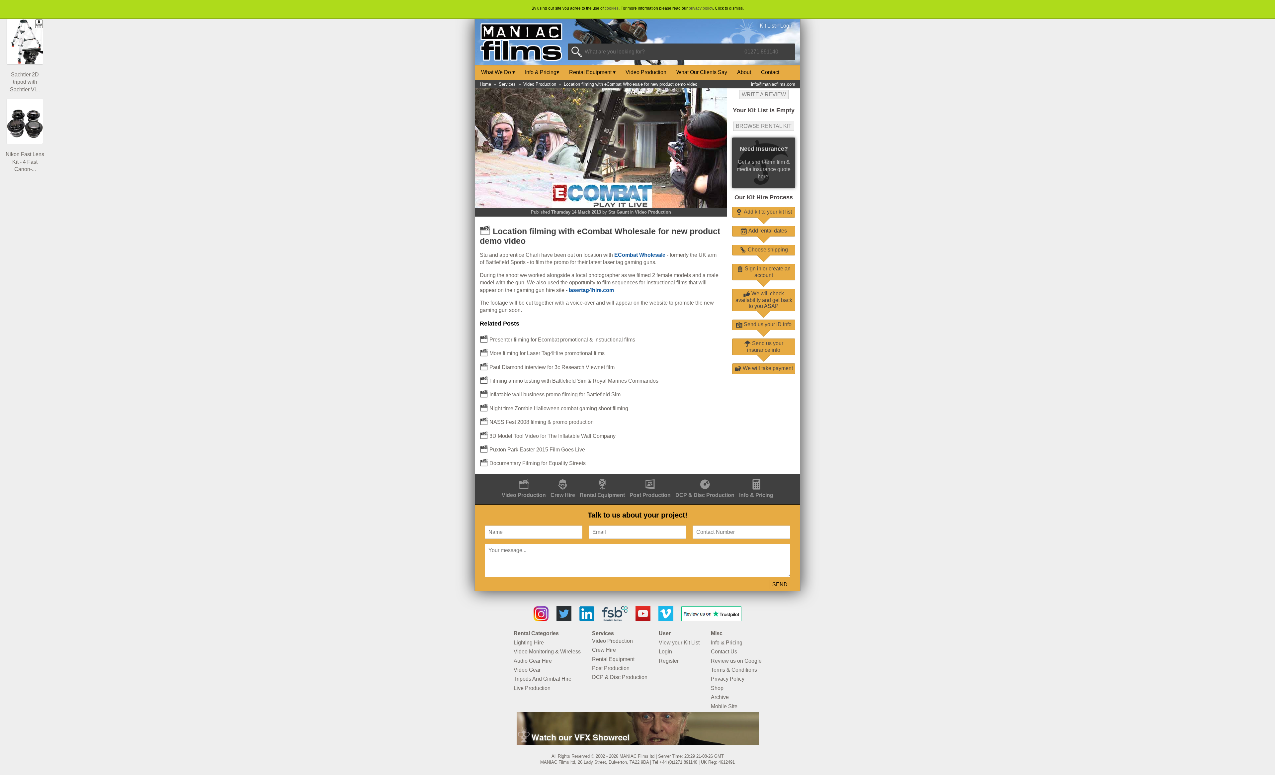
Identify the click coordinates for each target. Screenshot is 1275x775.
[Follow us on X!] (563, 619)
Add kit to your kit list (767, 212)
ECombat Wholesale (639, 255)
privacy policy (701, 8)
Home (485, 84)
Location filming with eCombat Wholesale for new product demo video (630, 84)
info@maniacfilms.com (773, 84)
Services (507, 84)
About (744, 72)
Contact (770, 72)
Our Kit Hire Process (763, 197)
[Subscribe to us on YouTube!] (643, 619)
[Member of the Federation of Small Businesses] (615, 619)
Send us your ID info (767, 324)
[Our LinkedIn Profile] (586, 619)
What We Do (498, 72)
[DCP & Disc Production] (705, 477)
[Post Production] (650, 477)
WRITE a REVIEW (764, 94)
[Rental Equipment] (602, 477)
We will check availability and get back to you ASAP (763, 300)
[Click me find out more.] (638, 743)
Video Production (646, 72)
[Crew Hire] (562, 477)
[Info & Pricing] (756, 477)
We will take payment (767, 368)
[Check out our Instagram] (541, 619)
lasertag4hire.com (591, 290)
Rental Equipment (592, 72)
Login (787, 26)
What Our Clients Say (701, 72)
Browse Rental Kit (764, 126)
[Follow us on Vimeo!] (665, 619)
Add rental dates (767, 231)
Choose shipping (767, 249)
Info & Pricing (542, 72)
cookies (612, 8)
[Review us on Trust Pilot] (711, 619)
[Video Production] (523, 477)
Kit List (768, 26)
